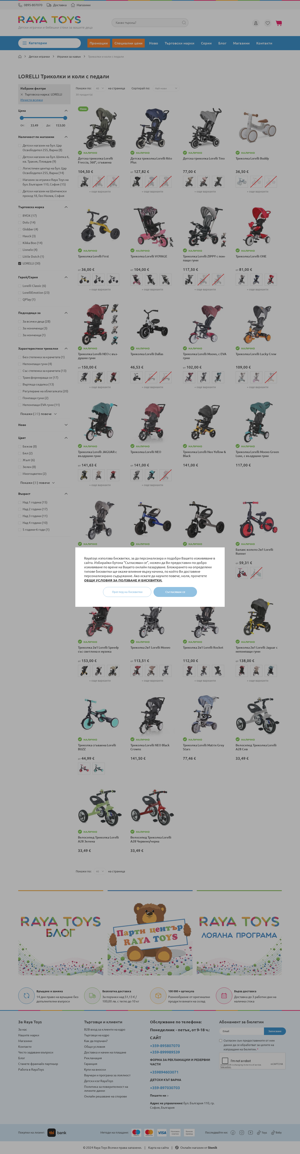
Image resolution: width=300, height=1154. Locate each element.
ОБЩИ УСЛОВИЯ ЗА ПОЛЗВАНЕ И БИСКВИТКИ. (123, 580)
